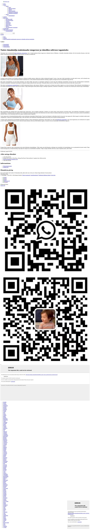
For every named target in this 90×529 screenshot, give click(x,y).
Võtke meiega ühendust (8, 29)
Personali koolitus (9, 20)
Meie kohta (5, 18)
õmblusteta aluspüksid (13, 13)
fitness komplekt (11, 10)
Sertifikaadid (5, 28)
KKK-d (7, 26)
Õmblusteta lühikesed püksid (44, 175)
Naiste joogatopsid (26, 175)
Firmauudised (6, 45)
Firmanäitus (8, 22)
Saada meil (3, 185)
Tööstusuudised (6, 46)
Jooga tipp (53, 175)
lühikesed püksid (11, 8)
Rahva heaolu (9, 25)
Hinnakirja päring (4, 174)
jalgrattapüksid (11, 15)
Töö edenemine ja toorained (11, 27)
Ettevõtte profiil (9, 19)
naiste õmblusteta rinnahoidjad (20, 53)
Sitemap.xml (5, 167)
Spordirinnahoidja (34, 175)
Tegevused (8, 23)
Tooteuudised (6, 44)
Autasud (7, 21)
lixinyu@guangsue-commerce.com (10, 159)
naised (7, 6)
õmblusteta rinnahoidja (13, 12)
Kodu (4, 3)
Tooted (4, 5)
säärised (10, 9)
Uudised (5, 16)
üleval (9, 7)
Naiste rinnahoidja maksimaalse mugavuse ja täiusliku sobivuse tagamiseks (18, 39)
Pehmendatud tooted (7, 166)
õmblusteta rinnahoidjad (13, 85)
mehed (7, 14)
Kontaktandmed (9, 31)
